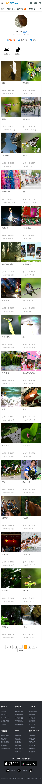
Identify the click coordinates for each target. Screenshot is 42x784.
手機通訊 (32, 718)
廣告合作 (32, 742)
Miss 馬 (25, 518)
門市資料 (18, 735)
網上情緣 (5, 591)
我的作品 (21, 9)
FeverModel (5, 718)
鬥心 (24, 192)
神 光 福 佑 (5, 300)
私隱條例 (32, 752)
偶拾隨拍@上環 (7, 155)
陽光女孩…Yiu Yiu (29, 373)
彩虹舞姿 (5, 228)
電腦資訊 (32, 721)
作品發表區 (5, 721)
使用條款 (32, 748)
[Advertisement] (21, 680)
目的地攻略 (5, 742)
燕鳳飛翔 (26, 591)
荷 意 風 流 (26, 445)
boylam (19, 31)
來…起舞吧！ (27, 264)
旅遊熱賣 (4, 739)
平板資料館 (19, 721)
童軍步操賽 (26, 119)
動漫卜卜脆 (26, 482)
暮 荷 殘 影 (5, 445)
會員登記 (32, 745)
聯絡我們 (32, 739)
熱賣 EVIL (18, 752)
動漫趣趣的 (5, 518)
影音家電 (32, 724)
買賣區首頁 (33, 711)
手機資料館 (19, 718)
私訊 (34, 40)
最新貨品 (18, 739)
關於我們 (32, 735)
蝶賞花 (4, 119)
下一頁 (21, 650)
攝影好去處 (5, 735)
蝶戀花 (25, 155)
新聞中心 (4, 711)
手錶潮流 (32, 727)
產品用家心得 (19, 724)
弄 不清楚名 (6, 337)
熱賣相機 (18, 742)
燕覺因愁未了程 (28, 300)
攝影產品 (32, 715)
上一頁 (9, 647)
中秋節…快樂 (27, 228)
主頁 (2, 9)
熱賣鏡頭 (18, 745)
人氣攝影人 (11, 9)
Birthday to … (6, 192)
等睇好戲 (5, 554)
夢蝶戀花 (5, 627)
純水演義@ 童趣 (7, 264)
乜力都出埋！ (27, 554)
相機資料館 (19, 711)
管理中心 (32, 9)
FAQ (39, 9)
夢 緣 (3, 409)
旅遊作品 (4, 745)
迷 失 (24, 337)
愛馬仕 (4, 482)
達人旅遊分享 (5, 748)
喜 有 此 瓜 (5, 373)
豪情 (3, 83)
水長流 (25, 627)
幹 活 (24, 409)
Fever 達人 (5, 715)
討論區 (3, 724)
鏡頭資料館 (19, 715)
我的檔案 (24, 40)
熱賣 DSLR (19, 748)
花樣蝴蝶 (26, 83)
